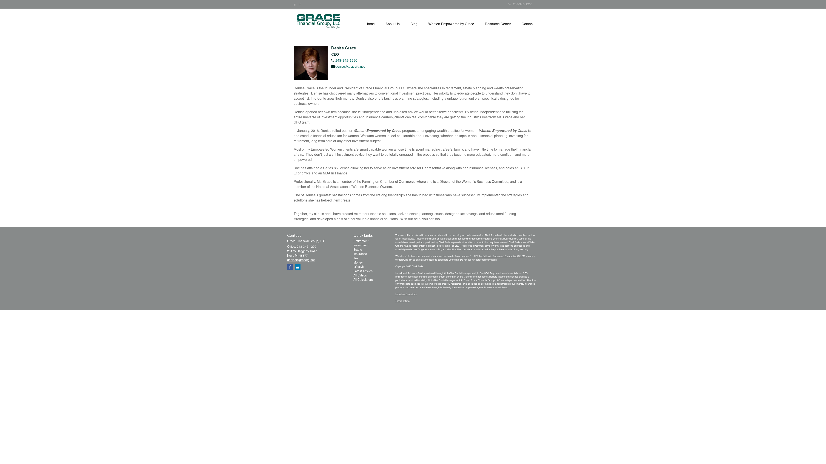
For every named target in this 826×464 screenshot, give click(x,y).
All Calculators (363, 279)
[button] (392, 24)
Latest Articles (363, 271)
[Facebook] (300, 4)
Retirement (360, 241)
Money (358, 262)
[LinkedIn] (295, 4)
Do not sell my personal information (478, 259)
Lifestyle (359, 266)
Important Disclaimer (406, 294)
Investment (360, 245)
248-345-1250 (522, 4)
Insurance (360, 254)
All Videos (360, 275)
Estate (357, 249)
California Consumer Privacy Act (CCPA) (503, 256)
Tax (355, 258)
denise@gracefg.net (350, 66)
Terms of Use (402, 300)
